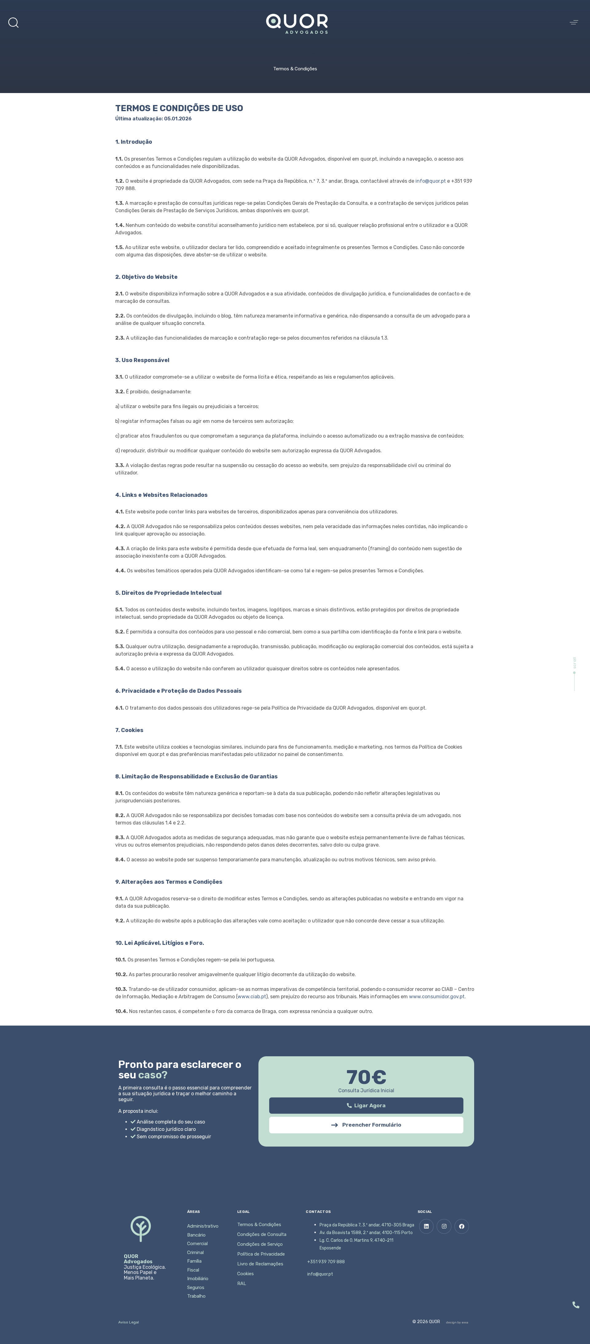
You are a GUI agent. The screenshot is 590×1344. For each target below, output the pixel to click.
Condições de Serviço (260, 1244)
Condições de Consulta (261, 1234)
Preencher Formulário (371, 1125)
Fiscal (193, 1270)
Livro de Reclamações (260, 1264)
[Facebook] (461, 1226)
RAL (241, 1283)
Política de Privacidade (261, 1254)
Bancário (196, 1235)
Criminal (195, 1252)
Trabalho (196, 1296)
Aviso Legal (128, 1322)
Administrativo (202, 1226)
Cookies (245, 1274)
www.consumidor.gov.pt (437, 996)
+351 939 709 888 (326, 1261)
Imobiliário (197, 1278)
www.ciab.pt (252, 996)
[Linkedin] (426, 1226)
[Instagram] (444, 1226)
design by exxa (457, 1322)
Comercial (197, 1243)
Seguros (195, 1287)
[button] (13, 22)
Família (194, 1261)
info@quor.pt (430, 181)
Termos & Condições (259, 1224)
